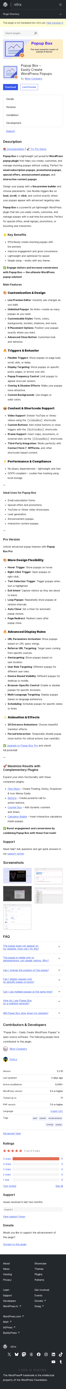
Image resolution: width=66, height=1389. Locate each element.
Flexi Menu (14, 788)
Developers (9, 1300)
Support (10, 131)
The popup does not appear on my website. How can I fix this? (21, 947)
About (6, 1263)
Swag (39, 1306)
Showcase (40, 1263)
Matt (7, 1321)
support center (15, 853)
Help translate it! (55, 22)
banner (43, 1118)
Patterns (39, 1279)
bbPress (9, 1327)
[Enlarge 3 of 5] (27, 908)
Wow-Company (33, 78)
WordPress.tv (12, 1306)
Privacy (7, 1279)
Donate (40, 1300)
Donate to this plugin (15, 1244)
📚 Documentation (13, 149)
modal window (55, 1118)
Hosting (7, 1274)
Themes (39, 1268)
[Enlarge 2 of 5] (27, 890)
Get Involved (42, 1289)
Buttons (12, 798)
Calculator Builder (17, 816)
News (6, 1268)
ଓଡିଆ (13, 1346)
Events (38, 1295)
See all (59, 1185)
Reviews (11, 107)
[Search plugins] (36, 33)
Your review (9, 1185)
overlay (49, 1124)
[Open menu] (61, 4)
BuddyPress (11, 1332)
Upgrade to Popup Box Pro (22, 745)
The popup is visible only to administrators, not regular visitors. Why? (26, 959)
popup (59, 1124)
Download (10, 87)
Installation (12, 115)
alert (35, 1118)
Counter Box (15, 807)
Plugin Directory (11, 14)
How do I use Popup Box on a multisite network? (17, 1002)
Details (10, 99)
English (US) (57, 1111)
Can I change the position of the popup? (26, 970)
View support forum (14, 1216)
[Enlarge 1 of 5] (27, 872)
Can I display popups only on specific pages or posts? (18, 980)
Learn (6, 1289)
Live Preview (29, 87)
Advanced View (12, 1133)
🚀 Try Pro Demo (36, 149)
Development (13, 122)
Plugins (38, 1274)
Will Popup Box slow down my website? (25, 1013)
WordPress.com (13, 1316)
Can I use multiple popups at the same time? (28, 991)
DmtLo (13, 1059)
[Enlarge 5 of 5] (58, 891)
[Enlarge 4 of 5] (58, 872)
